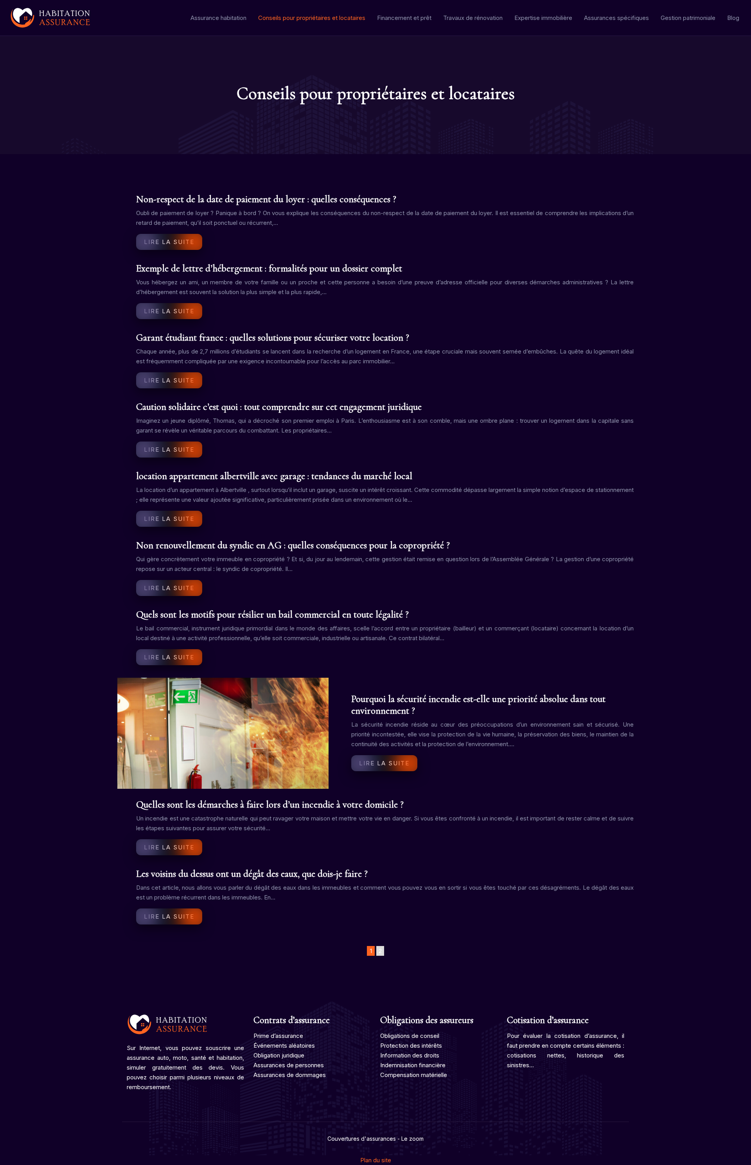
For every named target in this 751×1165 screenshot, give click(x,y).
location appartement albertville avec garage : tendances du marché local (274, 476)
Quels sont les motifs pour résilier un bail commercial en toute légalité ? (272, 614)
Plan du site (375, 1160)
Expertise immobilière (543, 18)
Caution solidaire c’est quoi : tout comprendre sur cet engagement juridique (279, 407)
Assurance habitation (218, 18)
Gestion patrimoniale (688, 18)
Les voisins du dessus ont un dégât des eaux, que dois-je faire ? (252, 874)
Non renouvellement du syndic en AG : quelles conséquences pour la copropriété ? (293, 545)
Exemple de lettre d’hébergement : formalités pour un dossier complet (269, 268)
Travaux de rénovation (473, 18)
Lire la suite (169, 242)
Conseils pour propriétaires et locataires (311, 18)
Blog (733, 18)
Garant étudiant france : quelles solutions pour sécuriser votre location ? (272, 337)
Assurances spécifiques (616, 18)
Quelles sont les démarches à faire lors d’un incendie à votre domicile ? (270, 804)
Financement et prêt (404, 18)
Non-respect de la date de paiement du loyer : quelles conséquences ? (266, 199)
